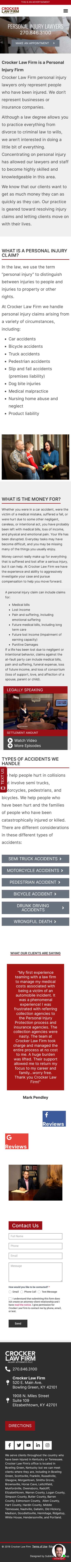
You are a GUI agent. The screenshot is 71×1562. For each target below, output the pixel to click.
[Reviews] (53, 1115)
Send (18, 1323)
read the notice (22, 1304)
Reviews (53, 1124)
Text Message (49, 1291)
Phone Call (30, 1291)
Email (15, 1291)
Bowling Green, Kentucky (21, 1467)
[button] (65, 10)
